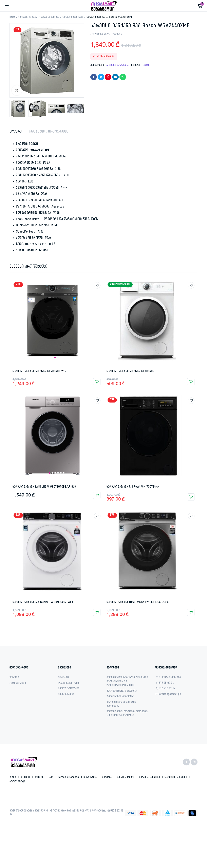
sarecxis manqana (69, 778)
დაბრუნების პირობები (120, 697)
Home (12, 17)
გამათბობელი (126, 778)
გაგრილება (90, 778)
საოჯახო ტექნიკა (28, 17)
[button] (17, 90)
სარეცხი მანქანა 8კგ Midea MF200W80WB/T (40, 372)
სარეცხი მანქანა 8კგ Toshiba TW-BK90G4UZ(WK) (43, 602)
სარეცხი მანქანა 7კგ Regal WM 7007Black (133, 487)
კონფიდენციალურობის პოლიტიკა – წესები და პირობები (128, 714)
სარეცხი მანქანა (50, 17)
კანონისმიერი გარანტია (122, 691)
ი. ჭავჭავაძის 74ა (170, 678)
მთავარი (63, 678)
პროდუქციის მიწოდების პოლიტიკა (121, 704)
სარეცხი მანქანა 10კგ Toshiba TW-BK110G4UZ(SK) (138, 602)
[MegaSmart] (103, 5)
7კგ (51, 778)
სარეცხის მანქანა (176, 778)
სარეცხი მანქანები (72, 17)
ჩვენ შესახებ (66, 695)
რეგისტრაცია (18, 683)
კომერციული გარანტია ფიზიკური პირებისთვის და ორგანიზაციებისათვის (127, 682)
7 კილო (26, 778)
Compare (99, 293)
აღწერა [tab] (16, 132)
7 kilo (13, 778)
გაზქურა (107, 778)
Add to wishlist (97, 285)
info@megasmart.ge (170, 695)
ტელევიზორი (17, 782)
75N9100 (40, 778)
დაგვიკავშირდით (68, 683)
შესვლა (14, 678)
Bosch (146, 65)
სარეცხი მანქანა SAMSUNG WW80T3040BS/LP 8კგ (44, 487)
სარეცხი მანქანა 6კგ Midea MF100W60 (131, 372)
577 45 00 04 (166, 683)
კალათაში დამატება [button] (96, 381)
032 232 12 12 (167, 689)
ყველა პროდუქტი (68, 689)
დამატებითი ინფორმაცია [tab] (48, 132)
